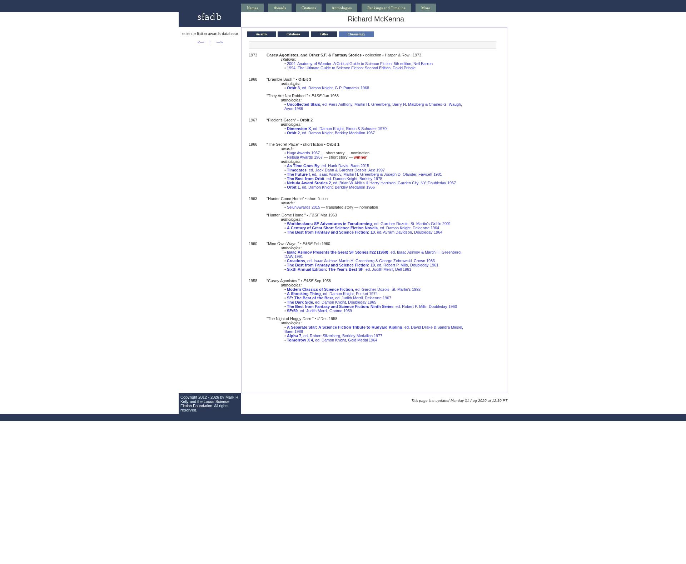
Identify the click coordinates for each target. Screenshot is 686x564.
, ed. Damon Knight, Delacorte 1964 (363, 228)
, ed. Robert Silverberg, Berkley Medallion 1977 (334, 336)
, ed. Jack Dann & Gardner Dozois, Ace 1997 (336, 170)
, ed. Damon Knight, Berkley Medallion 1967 (331, 133)
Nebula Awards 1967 (305, 157)
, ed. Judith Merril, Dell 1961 (349, 269)
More (425, 8)
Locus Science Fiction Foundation (204, 403)
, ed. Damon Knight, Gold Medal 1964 (332, 340)
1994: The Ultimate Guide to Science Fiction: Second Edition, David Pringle (351, 68)
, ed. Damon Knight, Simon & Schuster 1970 (337, 128)
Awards (280, 8)
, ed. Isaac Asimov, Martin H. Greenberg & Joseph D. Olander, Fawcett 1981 (364, 174)
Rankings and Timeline (386, 8)
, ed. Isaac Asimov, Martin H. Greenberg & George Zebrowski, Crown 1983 (361, 261)
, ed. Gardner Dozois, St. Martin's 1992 (354, 289)
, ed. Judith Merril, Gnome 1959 (319, 311)
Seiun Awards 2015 (303, 207)
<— (201, 42)
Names (252, 8)
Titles (324, 34)
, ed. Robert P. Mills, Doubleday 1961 (362, 265)
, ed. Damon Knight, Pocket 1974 (332, 293)
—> (220, 42)
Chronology (356, 34)
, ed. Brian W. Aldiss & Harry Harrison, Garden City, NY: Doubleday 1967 (371, 183)
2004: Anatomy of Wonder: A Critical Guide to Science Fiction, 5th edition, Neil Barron (360, 63)
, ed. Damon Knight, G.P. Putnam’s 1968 (328, 88)
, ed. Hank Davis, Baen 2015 (328, 166)
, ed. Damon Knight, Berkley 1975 (334, 178)
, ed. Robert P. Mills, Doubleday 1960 (372, 306)
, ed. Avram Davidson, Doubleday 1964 (364, 232)
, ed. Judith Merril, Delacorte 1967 (339, 298)
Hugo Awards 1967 (303, 153)
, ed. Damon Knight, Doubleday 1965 (331, 302)
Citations (309, 8)
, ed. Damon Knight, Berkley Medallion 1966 (331, 187)
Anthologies (342, 8)
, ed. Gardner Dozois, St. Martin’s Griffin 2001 (369, 223)
